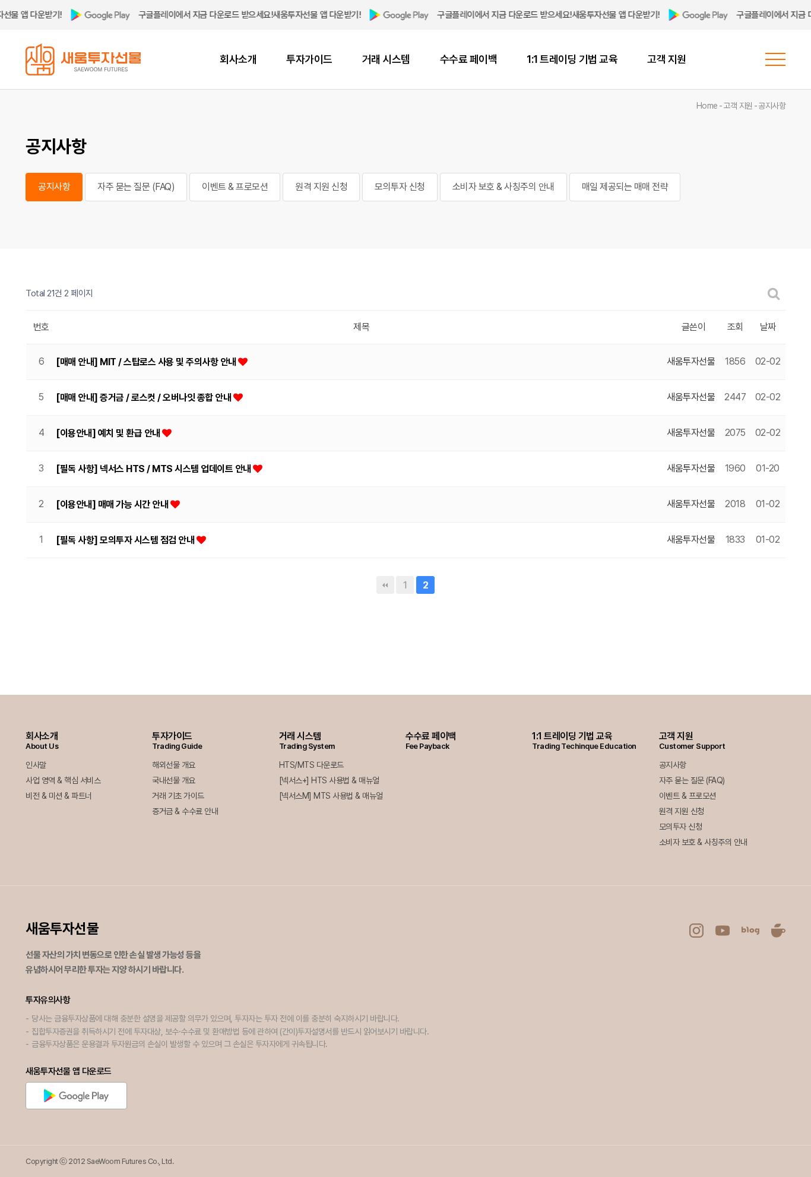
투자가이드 (309, 59)
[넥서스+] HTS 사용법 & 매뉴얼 (329, 780)
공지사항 (54, 186)
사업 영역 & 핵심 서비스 (63, 780)
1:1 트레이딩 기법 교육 (572, 59)
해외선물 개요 (173, 765)
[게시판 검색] (774, 293)
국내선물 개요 (173, 780)
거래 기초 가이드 (178, 796)
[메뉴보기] (775, 59)
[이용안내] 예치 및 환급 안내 (109, 433)
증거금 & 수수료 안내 (185, 811)
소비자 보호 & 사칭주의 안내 (503, 186)
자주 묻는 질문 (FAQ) (136, 186)
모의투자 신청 (400, 186)
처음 (385, 585)
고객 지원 (666, 59)
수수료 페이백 (469, 59)
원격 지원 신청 (321, 186)
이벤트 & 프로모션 (235, 186)
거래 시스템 (386, 59)
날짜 (768, 327)
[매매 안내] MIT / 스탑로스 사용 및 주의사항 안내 (147, 362)
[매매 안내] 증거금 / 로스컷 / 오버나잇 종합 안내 (144, 397)
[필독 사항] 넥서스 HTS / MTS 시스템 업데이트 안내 (154, 468)
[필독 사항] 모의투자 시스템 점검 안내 (126, 540)
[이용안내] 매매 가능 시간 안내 (113, 504)
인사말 (36, 765)
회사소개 (238, 59)
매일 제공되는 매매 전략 (625, 186)
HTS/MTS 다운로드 (311, 765)
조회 (735, 327)
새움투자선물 (62, 928)
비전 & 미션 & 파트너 (59, 796)
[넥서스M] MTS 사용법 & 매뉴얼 (331, 796)
